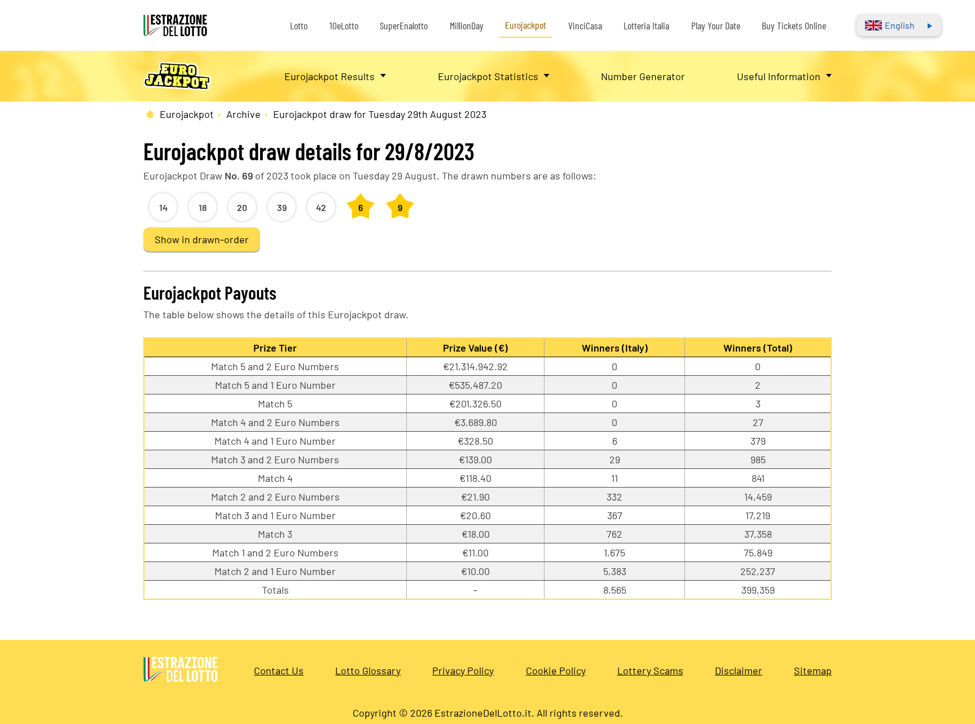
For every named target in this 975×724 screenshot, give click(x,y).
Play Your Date (715, 25)
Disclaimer (738, 670)
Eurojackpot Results (329, 76)
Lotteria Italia (646, 25)
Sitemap (813, 670)
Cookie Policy (556, 670)
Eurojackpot (525, 25)
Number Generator (643, 76)
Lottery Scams (650, 670)
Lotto (299, 25)
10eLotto (344, 25)
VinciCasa (585, 25)
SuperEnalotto (404, 25)
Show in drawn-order (202, 239)
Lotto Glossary (368, 670)
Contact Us (279, 670)
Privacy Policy (463, 670)
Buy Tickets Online (794, 25)
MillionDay (467, 25)
